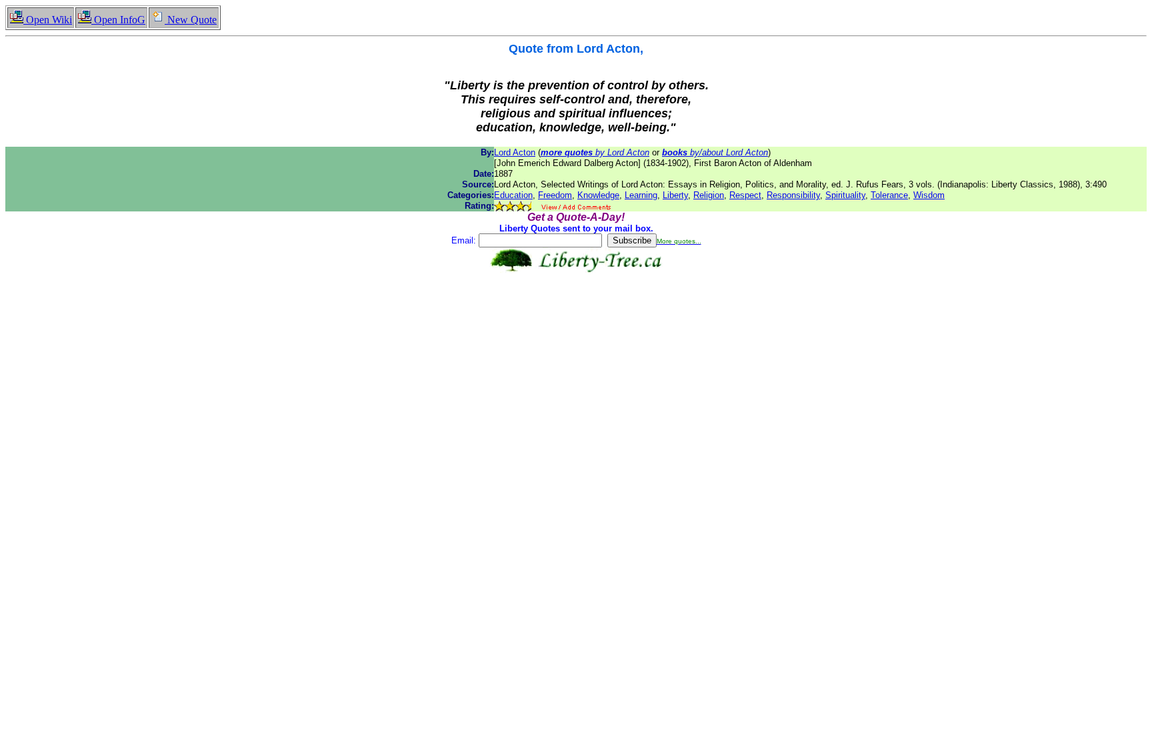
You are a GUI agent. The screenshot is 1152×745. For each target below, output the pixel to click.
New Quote (191, 19)
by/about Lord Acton (715, 152)
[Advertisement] (576, 315)
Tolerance (889, 195)
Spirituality (845, 195)
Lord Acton (514, 152)
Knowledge (598, 195)
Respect (745, 195)
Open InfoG (118, 19)
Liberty (675, 195)
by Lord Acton (595, 152)
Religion (708, 195)
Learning (641, 195)
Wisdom (929, 195)
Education (513, 195)
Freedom (555, 195)
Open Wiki (47, 19)
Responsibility (793, 195)
